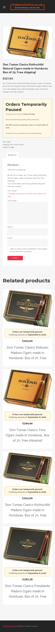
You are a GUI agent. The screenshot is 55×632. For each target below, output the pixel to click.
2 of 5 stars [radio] (20, 193)
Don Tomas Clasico (17, 144)
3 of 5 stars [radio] (28, 193)
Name (10, 227)
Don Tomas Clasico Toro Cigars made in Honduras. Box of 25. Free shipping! (27, 435)
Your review (12, 200)
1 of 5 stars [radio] (11, 193)
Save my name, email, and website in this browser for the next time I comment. (28, 250)
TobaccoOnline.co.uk (10, 626)
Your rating (12, 190)
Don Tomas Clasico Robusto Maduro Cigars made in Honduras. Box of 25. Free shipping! (27, 355)
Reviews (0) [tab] (12, 155)
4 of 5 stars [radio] (37, 193)
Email (10, 238)
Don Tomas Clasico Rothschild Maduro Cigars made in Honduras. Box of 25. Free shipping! (27, 513)
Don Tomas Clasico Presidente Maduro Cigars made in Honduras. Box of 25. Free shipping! (27, 594)
